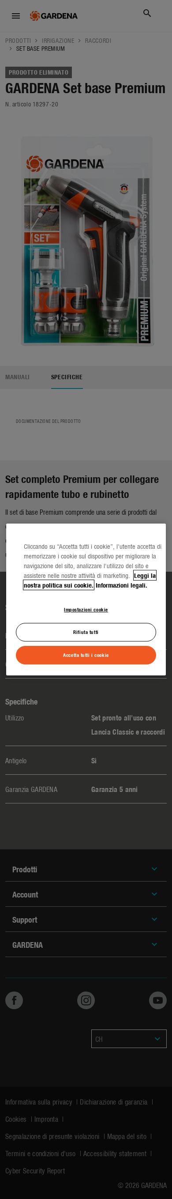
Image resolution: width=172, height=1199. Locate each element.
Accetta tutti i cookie (86, 654)
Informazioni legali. (121, 585)
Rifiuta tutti (85, 631)
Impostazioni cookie (86, 609)
